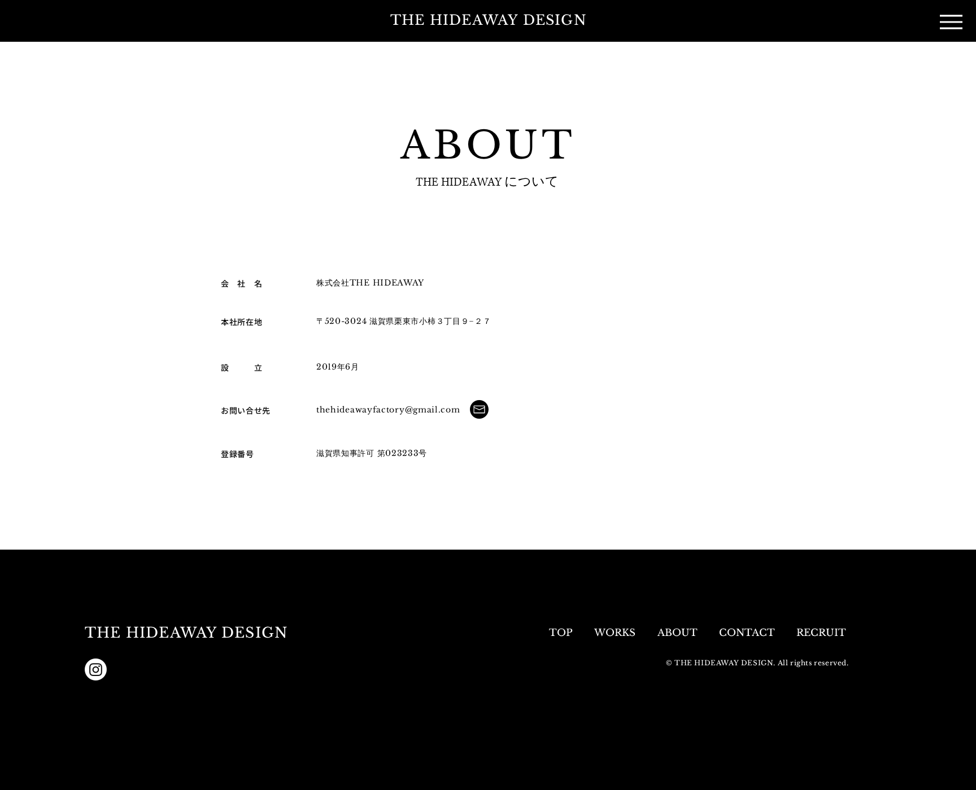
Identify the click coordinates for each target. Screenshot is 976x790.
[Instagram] (96, 670)
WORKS (614, 633)
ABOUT (677, 633)
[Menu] (951, 22)
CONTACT (746, 633)
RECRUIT (822, 633)
